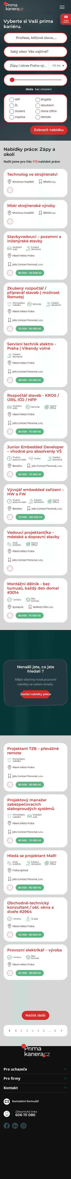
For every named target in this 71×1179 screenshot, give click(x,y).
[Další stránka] (61, 1031)
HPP (17, 99)
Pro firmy (12, 1078)
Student (20, 111)
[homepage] (35, 1050)
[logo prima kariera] (13, 6)
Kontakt (11, 1087)
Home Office (49, 111)
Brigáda (46, 99)
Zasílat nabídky (66, 21)
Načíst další (35, 1015)
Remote (46, 117)
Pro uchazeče (15, 1069)
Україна (20, 117)
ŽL (16, 105)
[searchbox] (38, 38)
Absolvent (47, 105)
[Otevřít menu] (62, 7)
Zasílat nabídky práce (35, 694)
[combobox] (35, 38)
